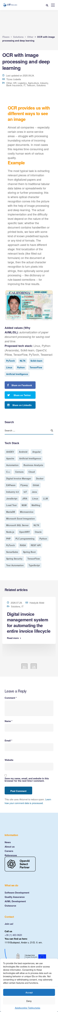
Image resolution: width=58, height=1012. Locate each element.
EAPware (10, 485)
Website (9, 760)
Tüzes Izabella (13, 79)
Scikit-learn (36, 360)
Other (9, 83)
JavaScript (11, 498)
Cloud (31, 471)
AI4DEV (10, 451)
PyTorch (10, 360)
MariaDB (10, 511)
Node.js (10, 531)
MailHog (36, 505)
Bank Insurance (14, 85)
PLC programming (24, 538)
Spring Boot (29, 551)
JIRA (24, 498)
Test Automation (15, 565)
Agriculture (33, 83)
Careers (9, 851)
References (11, 855)
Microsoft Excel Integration (20, 518)
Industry (44, 83)
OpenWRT (24, 531)
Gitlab (36, 485)
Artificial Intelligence (17, 374)
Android (23, 451)
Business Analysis (33, 465)
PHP (8, 538)
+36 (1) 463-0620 (13, 935)
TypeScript (34, 565)
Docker (39, 478)
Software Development (17, 892)
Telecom (31, 85)
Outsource (10, 905)
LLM (45, 498)
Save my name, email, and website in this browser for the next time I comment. (27, 779)
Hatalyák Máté (37, 602)
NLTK (23, 360)
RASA (23, 545)
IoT (25, 491)
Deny (29, 1001)
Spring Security (14, 558)
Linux (9, 367)
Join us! (9, 923)
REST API (36, 545)
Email (8, 740)
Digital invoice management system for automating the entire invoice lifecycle (28, 622)
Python (21, 367)
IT (24, 85)
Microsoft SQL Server (17, 525)
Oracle (38, 531)
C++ (8, 471)
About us (10, 846)
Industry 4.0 (12, 491)
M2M (24, 505)
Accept (29, 992)
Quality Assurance (15, 897)
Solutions (41, 85)
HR (15, 83)
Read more (13, 638)
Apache (10, 458)
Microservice (26, 511)
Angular (36, 451)
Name (8, 721)
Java (34, 491)
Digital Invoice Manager (18, 478)
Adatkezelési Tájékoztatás (27, 1007)
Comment (11, 698)
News (8, 842)
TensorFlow (36, 367)
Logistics (22, 83)
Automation (12, 465)
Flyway (24, 485)
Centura (19, 471)
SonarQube (12, 551)
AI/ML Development (15, 901)
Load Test (11, 505)
